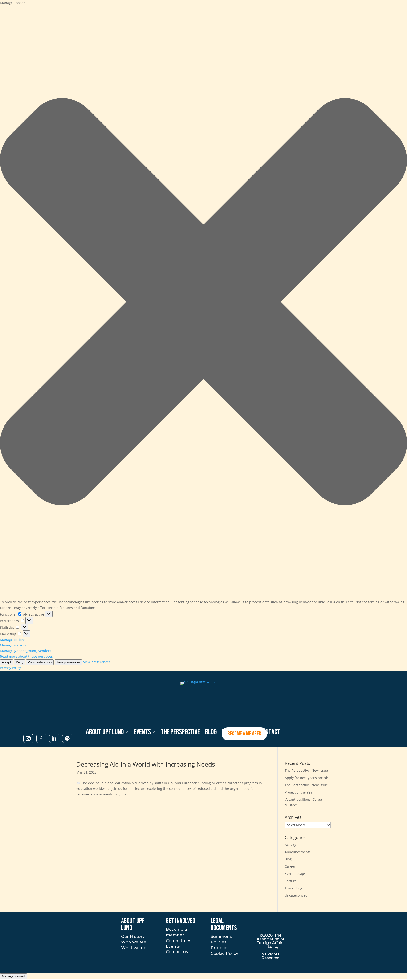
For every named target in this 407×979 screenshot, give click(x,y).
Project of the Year (299, 792)
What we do (133, 947)
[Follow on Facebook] (41, 738)
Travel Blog (293, 888)
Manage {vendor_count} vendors (25, 651)
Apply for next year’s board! (306, 777)
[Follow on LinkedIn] (54, 738)
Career (290, 866)
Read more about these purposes (26, 656)
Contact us (177, 951)
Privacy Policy (10, 667)
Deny (19, 662)
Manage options (12, 639)
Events (142, 732)
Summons (221, 936)
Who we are (133, 942)
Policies (218, 942)
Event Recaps (295, 873)
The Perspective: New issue (306, 770)
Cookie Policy (224, 953)
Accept (6, 662)
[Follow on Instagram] (28, 738)
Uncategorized (296, 895)
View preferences (40, 662)
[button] (203, 302)
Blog (288, 859)
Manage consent (13, 976)
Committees (178, 940)
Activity (290, 844)
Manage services (13, 645)
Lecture (291, 881)
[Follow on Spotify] (67, 738)
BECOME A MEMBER (244, 733)
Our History (133, 936)
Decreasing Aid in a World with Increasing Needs (145, 764)
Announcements (298, 852)
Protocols (221, 947)
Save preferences (68, 662)
